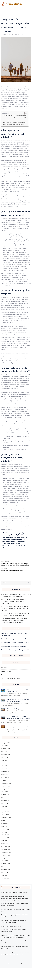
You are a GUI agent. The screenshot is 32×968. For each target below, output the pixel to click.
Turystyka (4, 15)
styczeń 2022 (6, 809)
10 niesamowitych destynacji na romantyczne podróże (15, 642)
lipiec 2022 (5, 792)
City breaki (4, 668)
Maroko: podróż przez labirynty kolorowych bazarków (15, 650)
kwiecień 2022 (6, 800)
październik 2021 (6, 817)
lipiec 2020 (5, 861)
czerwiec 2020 (6, 863)
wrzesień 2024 (6, 763)
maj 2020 (4, 866)
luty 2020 (4, 875)
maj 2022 (4, 797)
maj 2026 (4, 751)
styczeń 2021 (6, 843)
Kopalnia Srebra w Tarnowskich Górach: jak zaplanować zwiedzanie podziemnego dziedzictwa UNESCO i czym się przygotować (14, 898)
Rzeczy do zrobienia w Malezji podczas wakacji (13, 646)
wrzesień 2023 (6, 780)
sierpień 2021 (6, 823)
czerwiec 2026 (6, 748)
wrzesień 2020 (6, 855)
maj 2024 (4, 769)
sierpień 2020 (6, 858)
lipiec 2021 (5, 826)
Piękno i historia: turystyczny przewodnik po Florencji (15, 639)
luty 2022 (4, 806)
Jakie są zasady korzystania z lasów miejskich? (14, 124)
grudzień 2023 (6, 777)
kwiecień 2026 (6, 754)
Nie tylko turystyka (6, 671)
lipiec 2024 (5, 766)
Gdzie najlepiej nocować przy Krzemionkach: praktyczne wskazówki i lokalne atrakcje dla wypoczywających (13, 601)
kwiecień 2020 (6, 869)
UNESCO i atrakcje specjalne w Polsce (11, 678)
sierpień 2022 (6, 789)
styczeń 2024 (6, 774)
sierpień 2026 (6, 743)
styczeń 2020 (6, 878)
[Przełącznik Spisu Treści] (25, 113)
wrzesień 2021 (6, 820)
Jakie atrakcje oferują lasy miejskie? (11, 120)
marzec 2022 (5, 803)
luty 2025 (4, 760)
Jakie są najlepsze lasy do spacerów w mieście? (14, 118)
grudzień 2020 (6, 846)
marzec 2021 (5, 838)
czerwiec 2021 (6, 829)
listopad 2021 (6, 815)
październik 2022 (6, 783)
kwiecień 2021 (6, 835)
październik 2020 (6, 852)
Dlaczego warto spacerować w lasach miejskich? (14, 115)
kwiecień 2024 (6, 771)
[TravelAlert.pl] (12, 4)
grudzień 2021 (6, 812)
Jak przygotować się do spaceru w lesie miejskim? (15, 122)
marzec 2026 (5, 757)
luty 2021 (4, 840)
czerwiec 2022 (6, 794)
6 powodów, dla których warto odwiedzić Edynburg (14, 892)
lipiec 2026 (5, 746)
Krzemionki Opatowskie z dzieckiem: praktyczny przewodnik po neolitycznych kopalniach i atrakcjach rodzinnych (15, 608)
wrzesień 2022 (6, 786)
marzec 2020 (5, 872)
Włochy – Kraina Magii (13, 709)
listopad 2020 (6, 849)
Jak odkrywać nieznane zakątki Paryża (11, 926)
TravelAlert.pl (15, 963)
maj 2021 (4, 832)
